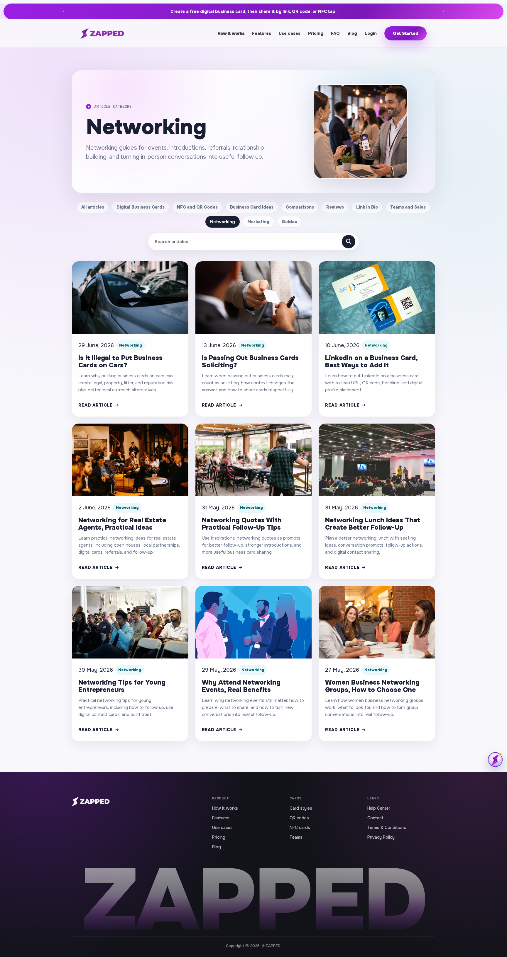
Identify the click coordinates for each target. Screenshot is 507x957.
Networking (222, 221)
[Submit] (348, 241)
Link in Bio (367, 207)
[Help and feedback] (495, 759)
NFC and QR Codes (197, 207)
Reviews (335, 207)
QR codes (299, 817)
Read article (95, 405)
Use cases (289, 33)
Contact (375, 817)
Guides (289, 221)
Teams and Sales (408, 207)
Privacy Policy (381, 837)
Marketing (258, 221)
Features (261, 33)
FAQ (335, 33)
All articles (92, 207)
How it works (230, 33)
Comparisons (300, 207)
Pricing (315, 33)
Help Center (378, 808)
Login (371, 33)
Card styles (301, 808)
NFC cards (300, 827)
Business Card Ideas (251, 207)
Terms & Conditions (386, 827)
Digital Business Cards (140, 207)
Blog (352, 33)
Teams (296, 837)
